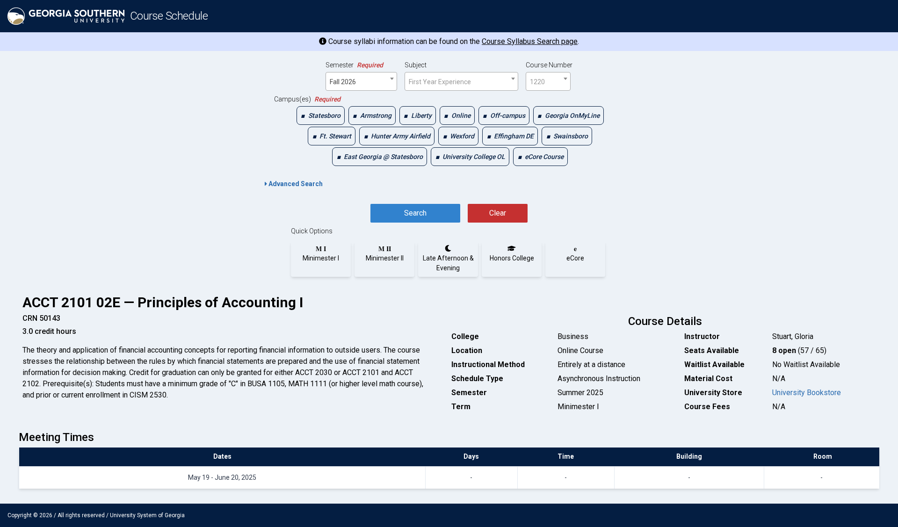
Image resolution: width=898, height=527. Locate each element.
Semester (354, 65)
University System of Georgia (147, 515)
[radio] (321, 253)
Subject (416, 65)
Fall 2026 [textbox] (343, 82)
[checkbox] (321, 115)
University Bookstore (806, 392)
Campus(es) (307, 99)
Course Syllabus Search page (530, 41)
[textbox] (461, 81)
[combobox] (361, 81)
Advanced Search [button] (295, 184)
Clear (497, 213)
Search (415, 213)
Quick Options (312, 231)
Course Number (549, 65)
